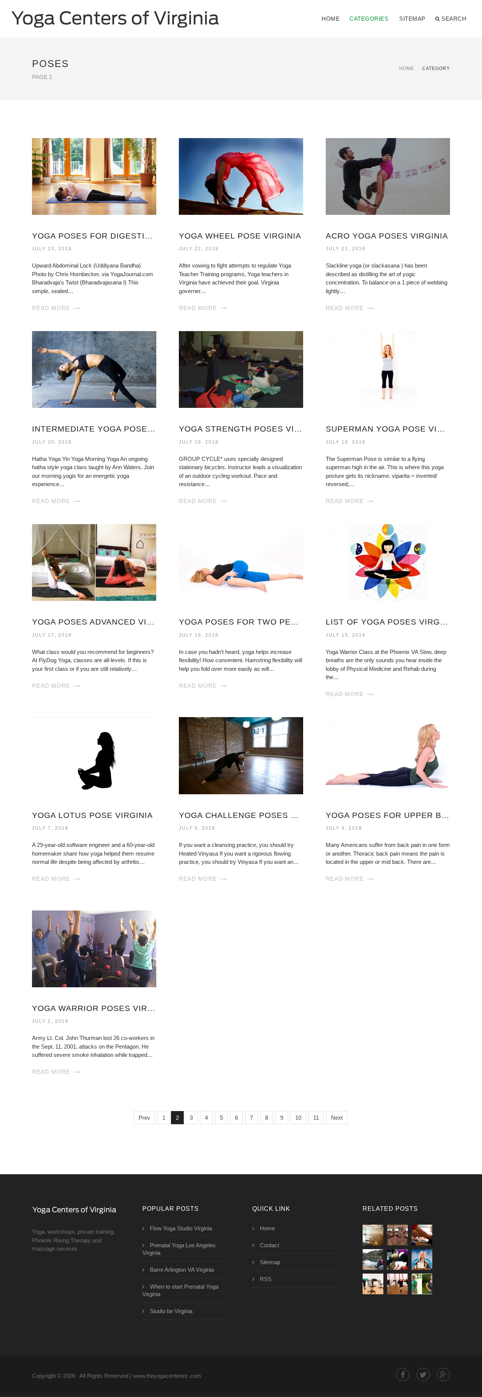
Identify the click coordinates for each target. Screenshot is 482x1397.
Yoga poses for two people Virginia (241, 621)
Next (337, 1117)
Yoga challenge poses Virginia (241, 815)
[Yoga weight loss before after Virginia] (422, 1284)
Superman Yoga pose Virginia (388, 428)
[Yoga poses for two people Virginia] (241, 562)
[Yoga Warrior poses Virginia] (94, 948)
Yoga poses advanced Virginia (94, 621)
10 (298, 1117)
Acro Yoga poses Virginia (387, 235)
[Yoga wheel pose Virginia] (241, 176)
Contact (269, 1245)
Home (331, 18)
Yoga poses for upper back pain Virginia (388, 815)
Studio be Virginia (171, 1311)
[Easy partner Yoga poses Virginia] (397, 1259)
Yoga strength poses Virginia (241, 428)
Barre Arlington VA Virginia (182, 1269)
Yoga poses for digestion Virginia (94, 235)
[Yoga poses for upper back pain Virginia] (388, 755)
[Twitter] (423, 1374)
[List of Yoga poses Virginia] (388, 562)
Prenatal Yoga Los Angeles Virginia (179, 1249)
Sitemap (412, 18)
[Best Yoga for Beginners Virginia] (422, 1235)
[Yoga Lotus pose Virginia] (94, 755)
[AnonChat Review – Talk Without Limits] (373, 1284)
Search (453, 18)
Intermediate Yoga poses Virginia (94, 428)
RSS (266, 1279)
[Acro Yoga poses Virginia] (388, 176)
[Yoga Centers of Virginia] (115, 14)
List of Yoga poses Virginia (388, 621)
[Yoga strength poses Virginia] (241, 369)
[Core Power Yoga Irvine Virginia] (373, 1235)
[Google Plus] (443, 1374)
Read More (51, 308)
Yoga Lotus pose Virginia (92, 815)
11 (316, 1117)
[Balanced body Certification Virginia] (397, 1235)
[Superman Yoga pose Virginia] (388, 369)
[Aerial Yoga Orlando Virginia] (397, 1284)
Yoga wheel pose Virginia (240, 235)
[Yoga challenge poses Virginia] (241, 755)
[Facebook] (402, 1374)
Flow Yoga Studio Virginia (181, 1228)
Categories (368, 18)
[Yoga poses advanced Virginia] (94, 562)
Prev (144, 1117)
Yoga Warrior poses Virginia (94, 1008)
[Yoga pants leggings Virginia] (373, 1259)
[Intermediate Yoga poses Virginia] (94, 369)
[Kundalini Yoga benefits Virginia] (422, 1259)
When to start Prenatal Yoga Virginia (180, 1290)
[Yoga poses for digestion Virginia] (94, 176)
